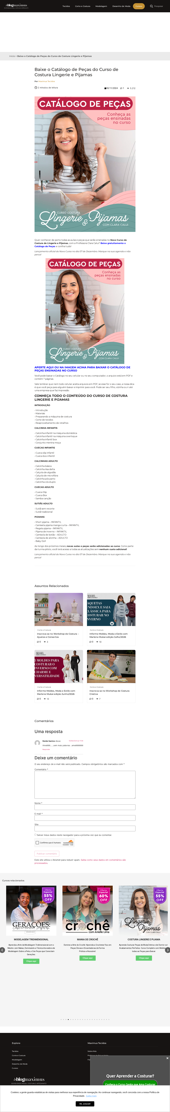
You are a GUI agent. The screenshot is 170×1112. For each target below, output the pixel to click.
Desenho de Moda (121, 6)
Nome (38, 803)
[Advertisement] (85, 32)
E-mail (39, 814)
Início (12, 56)
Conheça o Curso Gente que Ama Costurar (130, 1084)
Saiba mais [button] (91, 1096)
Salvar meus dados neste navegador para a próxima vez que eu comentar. (74, 835)
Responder (46, 749)
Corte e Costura (82, 6)
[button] (63, 1019)
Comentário (41, 769)
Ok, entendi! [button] (85, 1104)
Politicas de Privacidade (98, 1055)
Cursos (139, 6)
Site (36, 824)
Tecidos (66, 6)
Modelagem (101, 6)
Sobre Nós (92, 1051)
